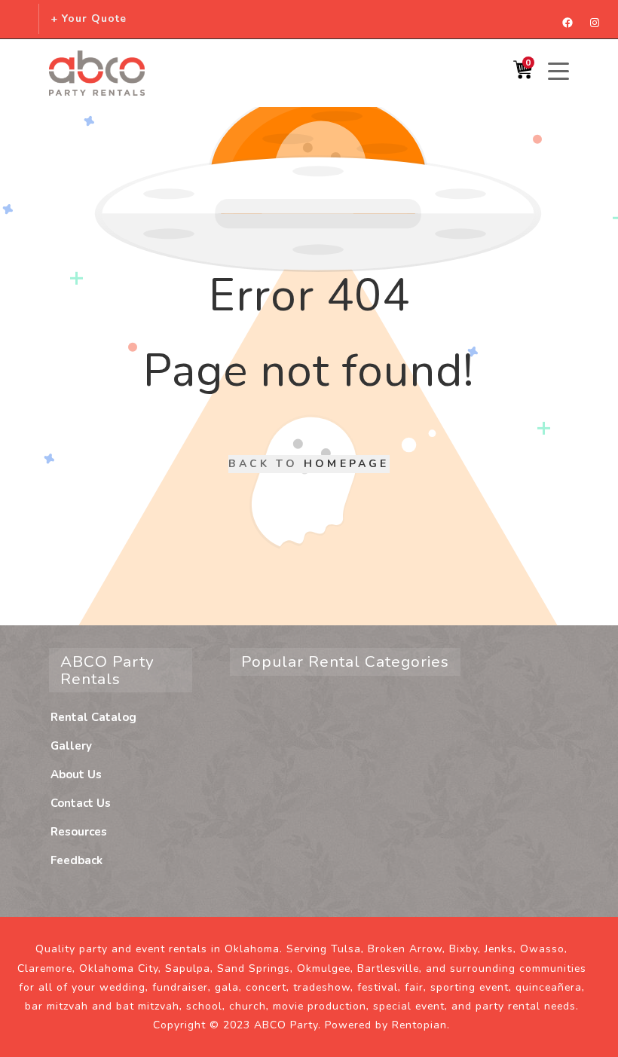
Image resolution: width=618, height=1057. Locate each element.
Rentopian (419, 1025)
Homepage (347, 464)
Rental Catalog (93, 717)
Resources (78, 831)
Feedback (76, 860)
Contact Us (80, 803)
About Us (76, 774)
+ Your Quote (88, 18)
